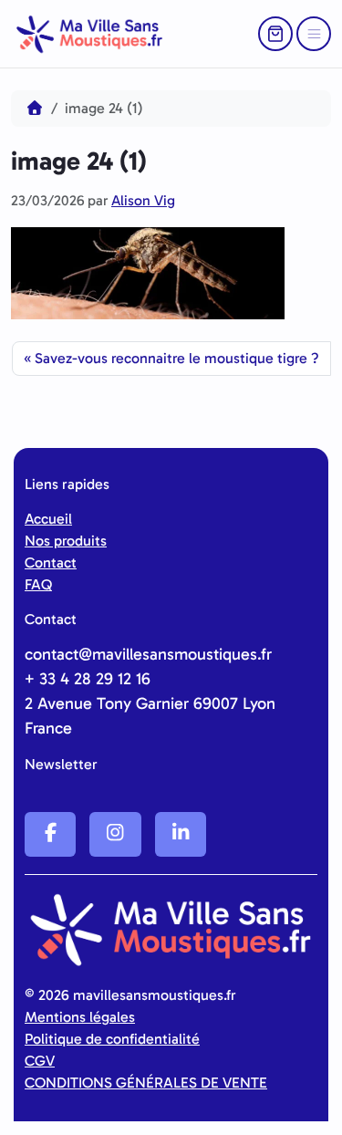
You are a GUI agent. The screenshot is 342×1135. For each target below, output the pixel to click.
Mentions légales (80, 1017)
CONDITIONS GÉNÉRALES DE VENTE (146, 1082)
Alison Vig (143, 200)
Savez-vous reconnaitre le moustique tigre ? (177, 358)
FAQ (38, 584)
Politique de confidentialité (112, 1038)
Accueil (48, 518)
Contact (51, 562)
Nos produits (66, 540)
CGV (40, 1060)
